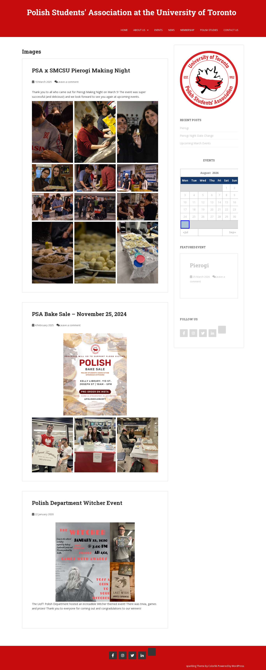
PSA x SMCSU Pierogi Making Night (81, 70)
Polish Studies (209, 30)
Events (158, 30)
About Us (139, 30)
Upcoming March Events (195, 143)
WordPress (238, 666)
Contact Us (231, 30)
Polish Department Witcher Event (77, 502)
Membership (187, 30)
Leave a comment (68, 82)
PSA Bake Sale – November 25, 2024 (79, 314)
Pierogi (184, 128)
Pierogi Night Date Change (197, 135)
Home (124, 30)
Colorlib (212, 666)
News (171, 30)
